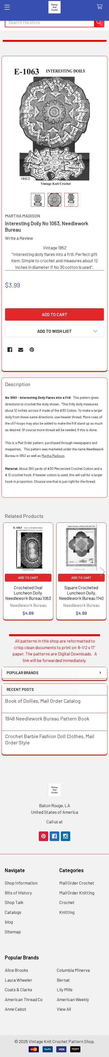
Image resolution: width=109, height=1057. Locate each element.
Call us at (54, 821)
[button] (54, 331)
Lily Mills (64, 989)
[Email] (20, 349)
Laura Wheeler (18, 979)
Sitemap (13, 931)
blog (9, 921)
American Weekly (73, 999)
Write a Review (19, 237)
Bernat (63, 979)
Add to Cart (28, 578)
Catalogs (13, 912)
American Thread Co (24, 999)
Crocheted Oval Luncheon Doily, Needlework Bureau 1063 (28, 593)
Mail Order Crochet (76, 882)
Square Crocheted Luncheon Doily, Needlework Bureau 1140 (81, 593)
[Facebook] (9, 349)
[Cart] (101, 7)
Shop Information (21, 882)
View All (64, 1008)
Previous (7, 572)
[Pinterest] (32, 349)
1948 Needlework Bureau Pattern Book (47, 718)
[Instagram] (65, 836)
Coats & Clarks (18, 989)
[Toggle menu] (7, 7)
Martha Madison (53, 456)
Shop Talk (14, 902)
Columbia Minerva (73, 970)
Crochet (67, 902)
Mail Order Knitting (76, 892)
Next (102, 572)
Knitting (67, 912)
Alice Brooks (16, 970)
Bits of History (18, 892)
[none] (54, 124)
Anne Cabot (15, 1008)
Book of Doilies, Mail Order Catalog (43, 701)
